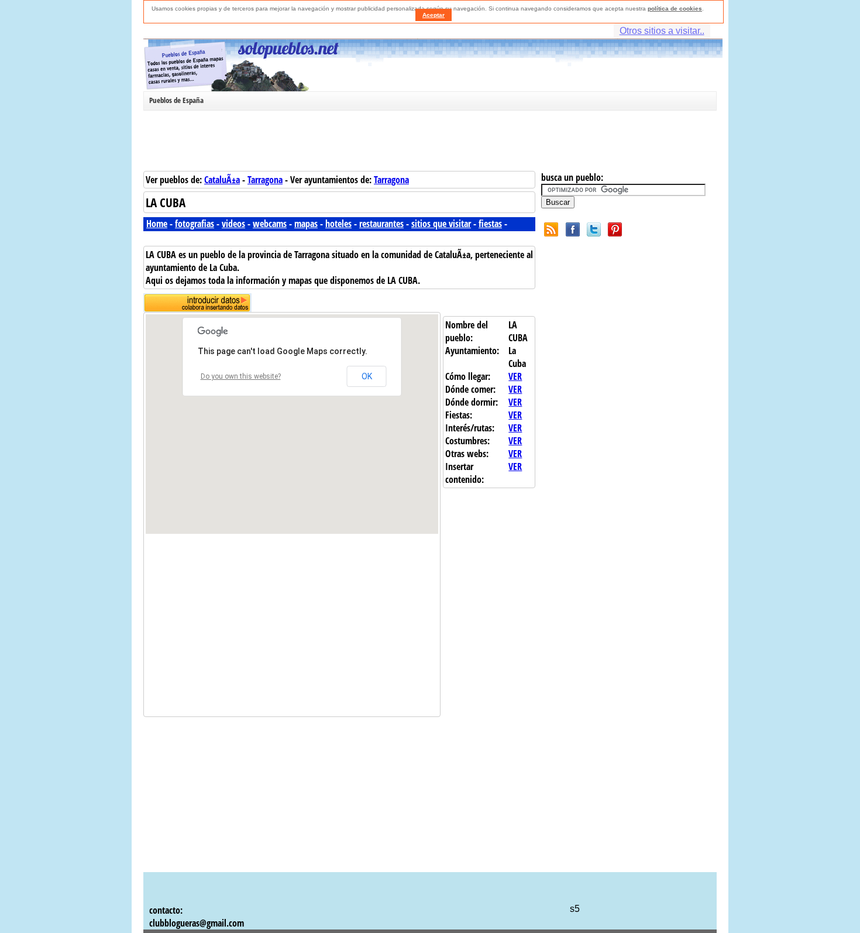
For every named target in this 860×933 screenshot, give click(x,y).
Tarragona (265, 179)
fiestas (490, 223)
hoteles (338, 223)
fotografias (194, 223)
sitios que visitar (441, 223)
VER (515, 376)
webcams (270, 223)
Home (156, 223)
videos (233, 223)
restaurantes (381, 223)
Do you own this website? (241, 376)
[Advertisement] (427, 142)
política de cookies (675, 8)
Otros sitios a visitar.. (662, 31)
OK (367, 376)
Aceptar (433, 15)
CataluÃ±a (222, 179)
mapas (306, 223)
